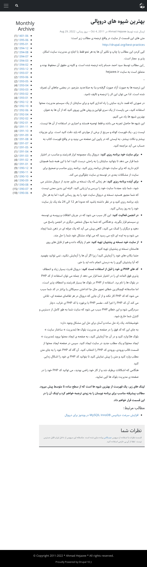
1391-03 (23, 155)
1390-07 (23, 189)
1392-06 (23, 110)
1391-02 (23, 159)
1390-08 (23, 184)
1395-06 (23, 40)
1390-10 (23, 176)
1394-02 (23, 64)
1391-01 (23, 164)
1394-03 (23, 60)
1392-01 (23, 122)
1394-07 (23, 56)
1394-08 (23, 52)
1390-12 (23, 168)
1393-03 (23, 89)
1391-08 (23, 139)
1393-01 (23, 97)
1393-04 (23, 85)
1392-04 (23, 114)
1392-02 (23, 118)
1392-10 (23, 106)
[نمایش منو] (6, 5)
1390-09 (23, 180)
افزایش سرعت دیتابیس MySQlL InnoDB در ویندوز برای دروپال (102, 415)
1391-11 (23, 126)
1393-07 (23, 73)
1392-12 (23, 102)
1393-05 (23, 81)
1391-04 (23, 151)
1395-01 (23, 44)
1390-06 (23, 193)
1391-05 (23, 147)
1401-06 (23, 35)
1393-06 (23, 77)
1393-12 (23, 69)
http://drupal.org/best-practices (123, 44)
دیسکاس (108, 438)
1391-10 (23, 131)
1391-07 (23, 143)
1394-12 (23, 48)
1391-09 (23, 135)
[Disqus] (92, 498)
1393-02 (23, 93)
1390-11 (23, 172)
